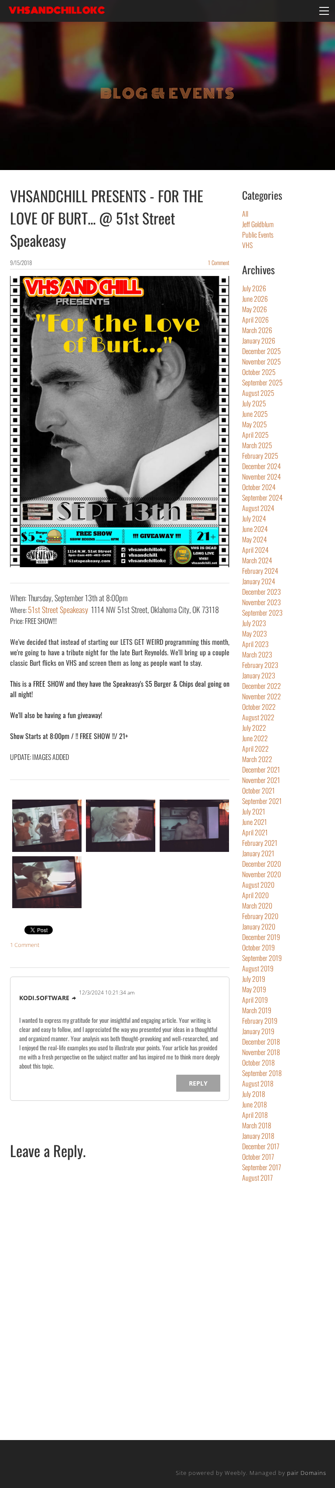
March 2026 (257, 330)
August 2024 (258, 508)
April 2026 (255, 319)
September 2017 (261, 1167)
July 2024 (254, 518)
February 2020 (260, 916)
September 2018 (262, 1073)
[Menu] (324, 11)
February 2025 (260, 455)
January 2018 (258, 1135)
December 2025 (261, 351)
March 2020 (257, 905)
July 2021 (253, 811)
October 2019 (258, 947)
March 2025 (257, 445)
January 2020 (258, 926)
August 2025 (258, 393)
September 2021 (262, 801)
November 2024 (261, 476)
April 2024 (255, 550)
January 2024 (258, 581)
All (245, 213)
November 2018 (261, 1052)
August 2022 (258, 717)
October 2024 (259, 487)
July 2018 (253, 1094)
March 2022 (257, 759)
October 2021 (258, 790)
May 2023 (254, 633)
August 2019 (257, 968)
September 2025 (262, 382)
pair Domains (306, 1473)
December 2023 (261, 591)
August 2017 (257, 1177)
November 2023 (261, 602)
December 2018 (261, 1041)
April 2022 (255, 748)
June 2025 (255, 414)
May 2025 (254, 424)
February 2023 (260, 665)
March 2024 (257, 560)
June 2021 (254, 822)
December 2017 (260, 1146)
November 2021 (261, 780)
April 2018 (255, 1115)
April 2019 (255, 999)
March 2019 (256, 1010)
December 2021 (261, 769)
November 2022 (261, 696)
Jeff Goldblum (257, 224)
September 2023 (262, 612)
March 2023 (257, 654)
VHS (247, 245)
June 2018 (254, 1104)
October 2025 (259, 372)
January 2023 (258, 675)
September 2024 (262, 497)
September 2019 (262, 958)
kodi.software (44, 998)
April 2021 (255, 832)
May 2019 (254, 989)
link (74, 998)
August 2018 (257, 1083)
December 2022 (261, 686)
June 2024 (255, 529)
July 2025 (254, 403)
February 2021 (259, 843)
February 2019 (259, 1020)
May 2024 (254, 539)
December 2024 (261, 466)
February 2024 (260, 570)
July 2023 (254, 623)
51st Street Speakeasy (58, 609)
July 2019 (253, 979)
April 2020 (255, 895)
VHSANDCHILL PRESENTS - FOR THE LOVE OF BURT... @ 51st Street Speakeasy (106, 217)
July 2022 (254, 727)
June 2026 (255, 298)
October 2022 (259, 706)
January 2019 (258, 1031)
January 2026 (258, 340)
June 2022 (255, 738)
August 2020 (258, 884)
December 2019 (261, 937)
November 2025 (261, 361)
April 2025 (255, 434)
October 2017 (258, 1156)
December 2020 (261, 863)
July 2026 (254, 288)
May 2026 (254, 309)
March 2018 (256, 1125)
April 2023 (255, 644)
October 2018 (258, 1062)
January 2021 (258, 853)
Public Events (257, 234)
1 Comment (218, 262)
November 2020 (261, 874)
